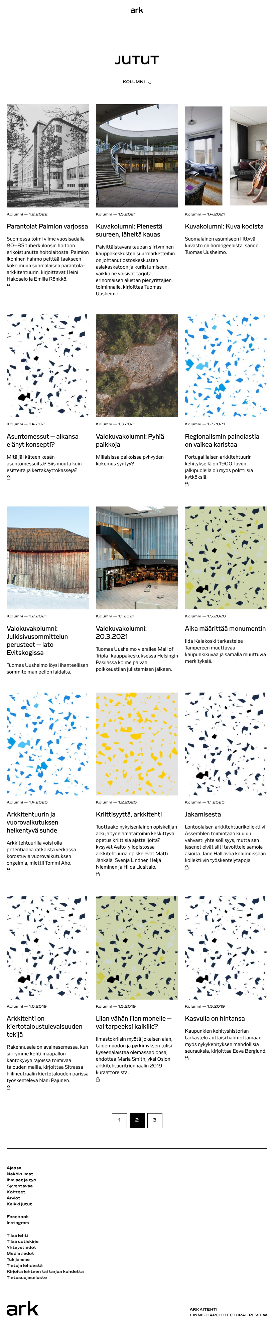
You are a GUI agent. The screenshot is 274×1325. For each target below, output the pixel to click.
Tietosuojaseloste (27, 1278)
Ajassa (14, 1168)
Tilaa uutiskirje (23, 1242)
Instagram (18, 1223)
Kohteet (16, 1192)
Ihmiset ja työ (21, 1180)
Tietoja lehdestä (25, 1266)
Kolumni (134, 82)
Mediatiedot (20, 1254)
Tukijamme (18, 1260)
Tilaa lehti (17, 1236)
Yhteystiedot (21, 1248)
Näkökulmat (20, 1174)
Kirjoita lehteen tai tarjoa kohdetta (45, 1272)
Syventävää (20, 1186)
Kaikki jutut (19, 1204)
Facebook (18, 1217)
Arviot (13, 1198)
